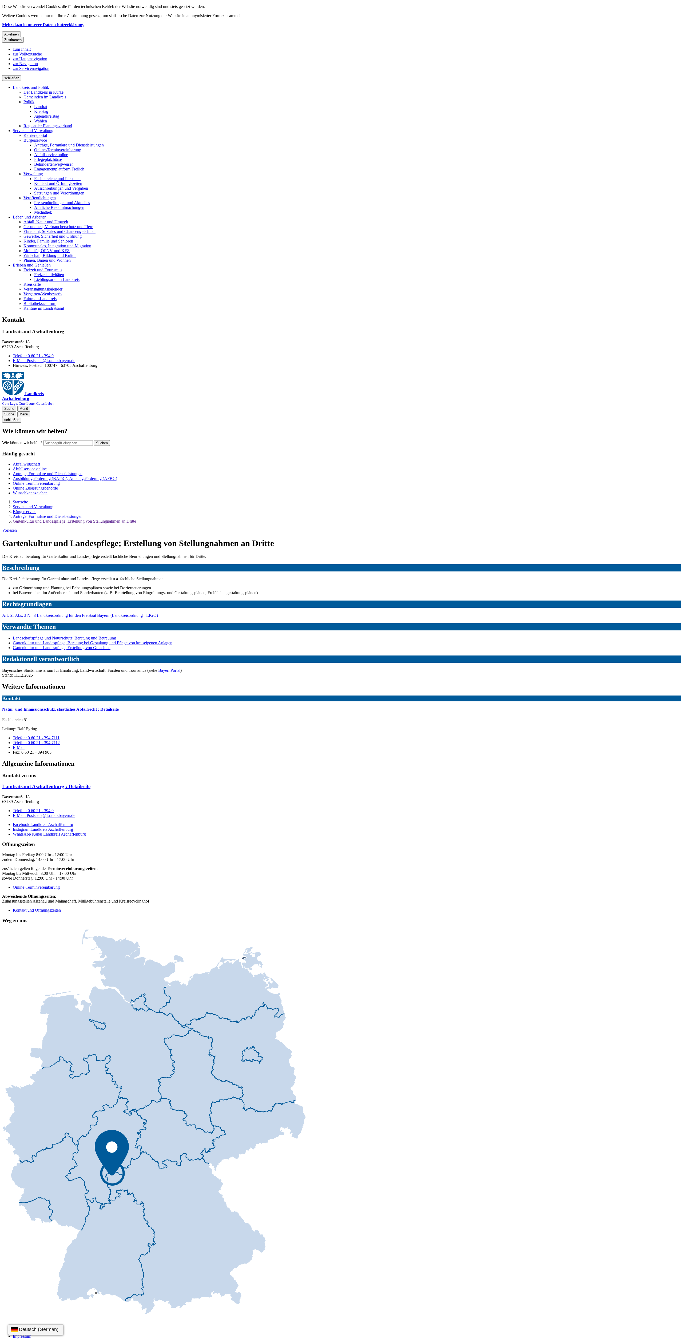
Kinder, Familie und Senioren (48, 241)
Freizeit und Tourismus (42, 270)
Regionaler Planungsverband (47, 126)
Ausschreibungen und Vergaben (61, 188)
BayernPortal (169, 670)
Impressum (22, 1336)
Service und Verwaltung (33, 130)
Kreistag (41, 111)
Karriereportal (35, 135)
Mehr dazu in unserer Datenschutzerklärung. (43, 24)
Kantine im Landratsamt (43, 308)
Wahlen (40, 121)
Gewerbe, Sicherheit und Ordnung (52, 236)
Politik (28, 102)
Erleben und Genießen (32, 265)
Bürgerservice (35, 140)
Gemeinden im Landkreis (44, 97)
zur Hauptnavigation (30, 59)
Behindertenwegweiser (53, 164)
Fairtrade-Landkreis (40, 298)
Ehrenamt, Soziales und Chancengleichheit (59, 231)
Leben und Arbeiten (29, 217)
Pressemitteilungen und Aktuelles (62, 202)
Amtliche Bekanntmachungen (59, 207)
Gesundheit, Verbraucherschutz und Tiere (58, 226)
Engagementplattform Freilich (59, 169)
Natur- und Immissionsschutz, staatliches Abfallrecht (60, 709)
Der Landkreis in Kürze (43, 92)
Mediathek (43, 212)
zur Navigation (25, 63)
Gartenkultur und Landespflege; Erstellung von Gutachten (61, 647)
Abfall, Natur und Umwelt (45, 222)
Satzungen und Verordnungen (59, 193)
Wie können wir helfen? (22, 442)
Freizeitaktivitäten (49, 274)
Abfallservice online (51, 154)
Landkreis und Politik (31, 87)
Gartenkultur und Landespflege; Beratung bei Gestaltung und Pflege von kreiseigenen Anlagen (92, 643)
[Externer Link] (154, 1121)
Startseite (20, 502)
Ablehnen (11, 34)
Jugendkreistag (46, 116)
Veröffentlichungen (39, 198)
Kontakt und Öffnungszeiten (58, 183)
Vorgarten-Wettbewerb (42, 294)
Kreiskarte (32, 284)
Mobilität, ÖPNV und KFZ (46, 250)
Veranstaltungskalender (42, 289)
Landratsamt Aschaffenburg (46, 786)
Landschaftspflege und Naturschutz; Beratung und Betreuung (64, 638)
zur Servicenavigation (31, 68)
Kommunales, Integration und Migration (57, 246)
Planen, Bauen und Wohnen (47, 260)
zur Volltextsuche (27, 54)
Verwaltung (33, 174)
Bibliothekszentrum (39, 303)
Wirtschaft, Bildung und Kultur (49, 255)
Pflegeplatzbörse (48, 159)
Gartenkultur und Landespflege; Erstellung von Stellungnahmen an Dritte (74, 521)
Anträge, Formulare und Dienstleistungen (69, 145)
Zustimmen (13, 40)
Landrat (40, 106)
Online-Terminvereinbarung (57, 150)
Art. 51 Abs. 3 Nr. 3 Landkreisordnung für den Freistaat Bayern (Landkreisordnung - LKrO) (80, 615)
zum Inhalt (22, 49)
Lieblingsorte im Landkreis (57, 279)
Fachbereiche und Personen (57, 178)
